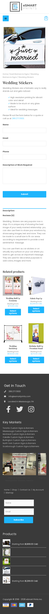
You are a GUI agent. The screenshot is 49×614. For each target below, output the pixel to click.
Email (5, 138)
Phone (6, 152)
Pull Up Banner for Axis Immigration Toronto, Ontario (19, 479)
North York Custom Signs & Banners (19, 443)
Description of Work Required (17, 165)
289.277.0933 (18, 118)
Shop (14, 490)
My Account (38, 490)
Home (5, 74)
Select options (13, 312)
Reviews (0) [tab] (8, 215)
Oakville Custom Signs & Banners (18, 437)
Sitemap (9, 493)
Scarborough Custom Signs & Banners (21, 446)
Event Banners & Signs (19, 74)
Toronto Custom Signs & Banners (18, 428)
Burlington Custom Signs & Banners (19, 440)
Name (6, 125)
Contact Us (25, 490)
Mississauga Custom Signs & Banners (20, 431)
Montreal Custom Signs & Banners (19, 434)
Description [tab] (8, 210)
